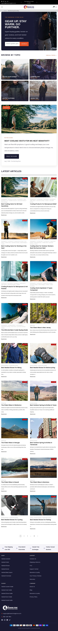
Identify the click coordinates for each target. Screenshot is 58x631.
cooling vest (20, 199)
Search (24, 43)
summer (47, 200)
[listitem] (29, 2)
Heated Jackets (5, 559)
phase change (23, 242)
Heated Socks (5, 569)
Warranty (32, 579)
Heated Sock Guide (6, 597)
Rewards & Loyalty (35, 572)
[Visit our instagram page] (4, 1)
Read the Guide (11, 156)
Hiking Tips (32, 325)
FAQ (31, 565)
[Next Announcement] (37, 2)
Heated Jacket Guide (7, 586)
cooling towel (40, 199)
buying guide (4, 199)
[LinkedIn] (7, 620)
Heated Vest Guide (6, 590)
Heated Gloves (5, 565)
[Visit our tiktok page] (8, 1)
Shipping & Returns (35, 562)
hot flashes (46, 199)
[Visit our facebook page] (2, 1)
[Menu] (2, 7)
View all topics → (51, 55)
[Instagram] (4, 620)
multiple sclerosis (13, 200)
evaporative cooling (18, 241)
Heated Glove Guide (7, 593)
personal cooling (21, 200)
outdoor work (8, 242)
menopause (52, 199)
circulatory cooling (12, 199)
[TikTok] (9, 620)
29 (34, 536)
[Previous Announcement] (21, 2)
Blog (31, 590)
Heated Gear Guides (13, 365)
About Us (32, 586)
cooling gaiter (19, 325)
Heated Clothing (4, 365)
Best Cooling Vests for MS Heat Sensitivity (26, 141)
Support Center (34, 569)
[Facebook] (2, 620)
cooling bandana (11, 325)
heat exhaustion (37, 242)
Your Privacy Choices (35, 576)
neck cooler (22, 283)
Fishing (31, 517)
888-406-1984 (7, 617)
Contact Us (33, 559)
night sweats (33, 200)
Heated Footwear (6, 576)
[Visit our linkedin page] (6, 1)
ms (7, 200)
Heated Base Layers (6, 572)
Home (5, 10)
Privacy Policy (33, 597)
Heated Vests (5, 562)
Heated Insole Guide (7, 600)
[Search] (56, 7)
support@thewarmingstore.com (8, 3)
